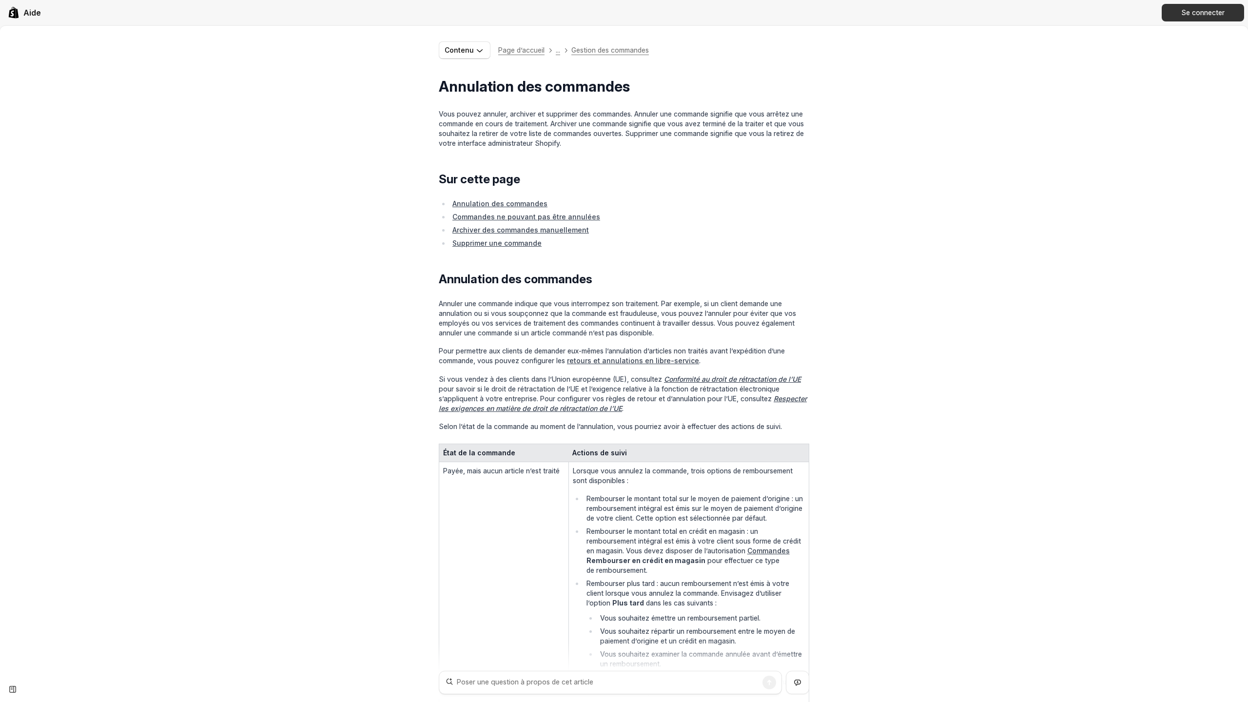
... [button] (558, 50)
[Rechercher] (769, 682)
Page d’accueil (521, 50)
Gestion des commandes (610, 50)
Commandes (768, 550)
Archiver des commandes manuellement (520, 230)
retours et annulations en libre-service (633, 360)
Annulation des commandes (499, 203)
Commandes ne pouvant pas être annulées (526, 217)
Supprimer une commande (497, 243)
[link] (24, 13)
